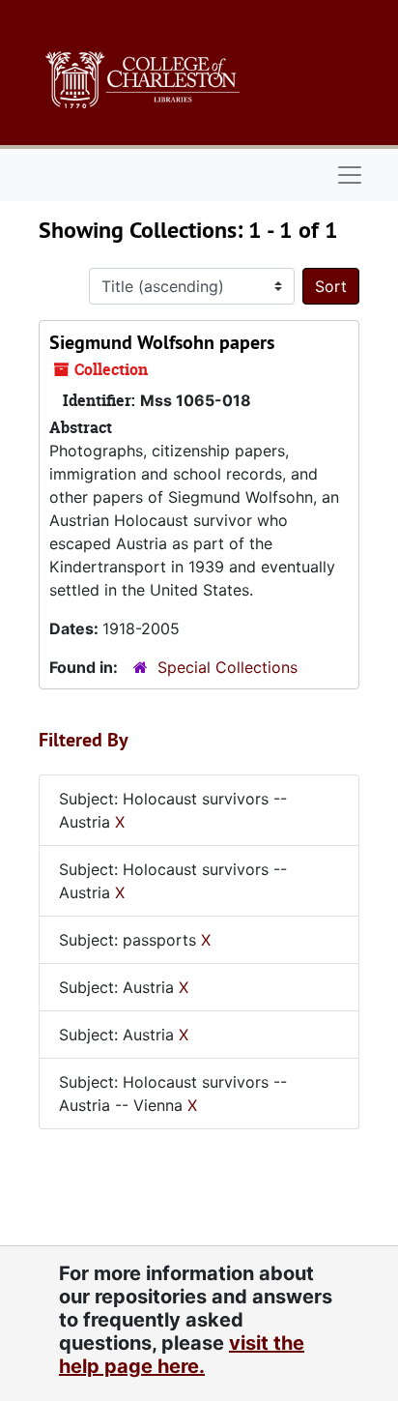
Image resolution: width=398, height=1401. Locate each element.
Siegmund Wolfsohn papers (161, 342)
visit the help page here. (181, 1354)
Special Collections (227, 667)
